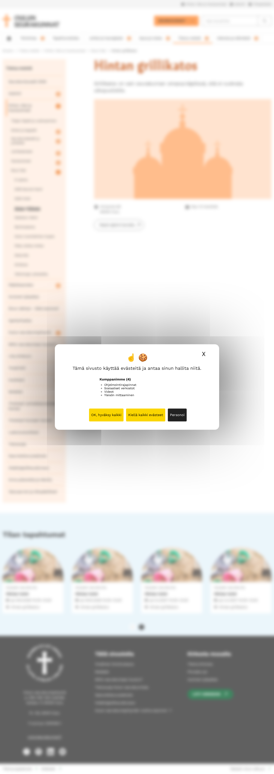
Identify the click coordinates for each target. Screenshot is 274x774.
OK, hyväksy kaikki (106, 415)
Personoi (177, 415)
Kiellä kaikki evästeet (145, 415)
